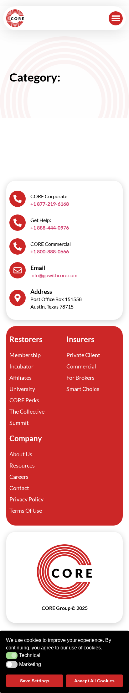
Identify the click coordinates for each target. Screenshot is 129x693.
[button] (116, 18)
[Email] (17, 270)
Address (41, 291)
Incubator (21, 366)
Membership (25, 355)
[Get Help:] (17, 222)
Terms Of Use (25, 510)
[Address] (17, 298)
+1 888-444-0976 (49, 227)
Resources (22, 465)
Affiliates (20, 377)
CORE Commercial (50, 244)
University (22, 388)
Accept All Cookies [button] (94, 680)
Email (37, 267)
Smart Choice (82, 388)
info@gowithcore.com (53, 275)
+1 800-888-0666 (49, 251)
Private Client (83, 355)
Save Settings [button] (34, 680)
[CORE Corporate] (17, 199)
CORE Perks (24, 400)
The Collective (26, 411)
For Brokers (80, 377)
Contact (19, 487)
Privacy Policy (26, 499)
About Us (20, 454)
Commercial (81, 366)
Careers (18, 476)
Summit (19, 422)
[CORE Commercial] (17, 246)
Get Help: (40, 220)
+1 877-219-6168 (49, 204)
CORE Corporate (48, 196)
